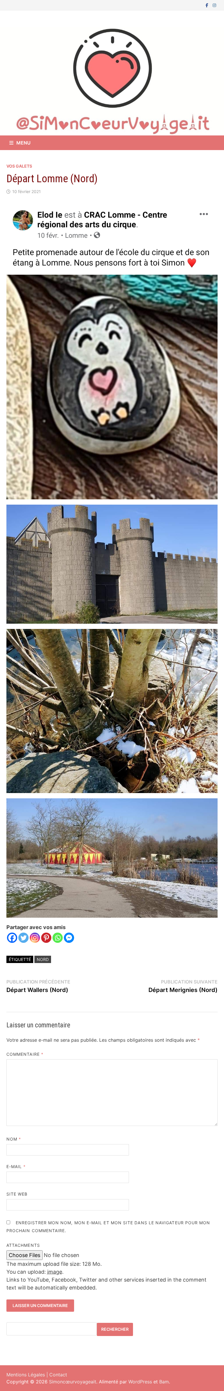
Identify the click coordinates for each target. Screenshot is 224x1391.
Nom (13, 1138)
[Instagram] (214, 5)
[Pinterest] (46, 938)
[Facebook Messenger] (69, 938)
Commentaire (24, 1054)
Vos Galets (19, 166)
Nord (43, 959)
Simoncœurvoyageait (72, 1382)
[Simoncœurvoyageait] (112, 81)
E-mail (16, 1166)
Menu (23, 143)
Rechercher (115, 1329)
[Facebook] (207, 5)
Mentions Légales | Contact (36, 1375)
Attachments (23, 1245)
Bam (164, 1382)
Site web (17, 1193)
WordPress (140, 1382)
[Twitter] (23, 938)
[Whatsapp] (57, 938)
